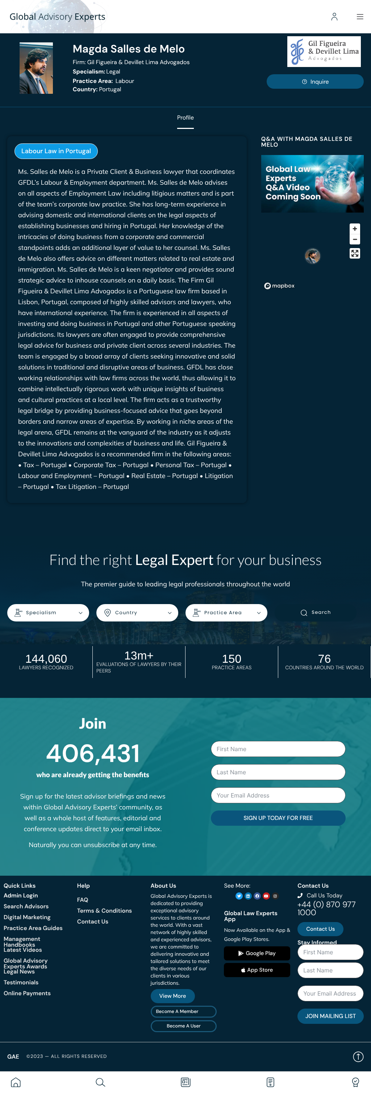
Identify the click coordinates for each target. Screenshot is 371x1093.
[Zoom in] (355, 228)
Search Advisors (26, 906)
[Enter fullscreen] (355, 253)
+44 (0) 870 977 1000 (326, 908)
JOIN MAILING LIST (330, 1016)
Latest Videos (23, 950)
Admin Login (21, 895)
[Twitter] (239, 896)
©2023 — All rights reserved (66, 1057)
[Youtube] (266, 896)
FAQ (82, 900)
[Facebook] (257, 896)
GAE (13, 1056)
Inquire (319, 81)
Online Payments (27, 993)
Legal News (19, 971)
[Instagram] (275, 896)
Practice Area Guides (33, 928)
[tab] (56, 151)
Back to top (358, 1057)
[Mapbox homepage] (279, 286)
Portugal (97, 89)
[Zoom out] (355, 239)
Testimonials (21, 982)
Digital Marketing (27, 917)
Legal (96, 71)
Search (321, 612)
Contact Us (92, 921)
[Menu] (360, 17)
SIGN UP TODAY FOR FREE (278, 818)
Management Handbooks (22, 941)
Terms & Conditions (104, 910)
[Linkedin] (248, 896)
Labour (103, 81)
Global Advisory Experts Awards (26, 963)
